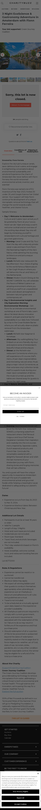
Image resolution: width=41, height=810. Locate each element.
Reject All (20, 798)
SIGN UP (20, 411)
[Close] (38, 773)
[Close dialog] (39, 388)
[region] (20, 789)
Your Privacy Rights (20, 791)
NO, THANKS (20, 416)
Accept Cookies (20, 804)
